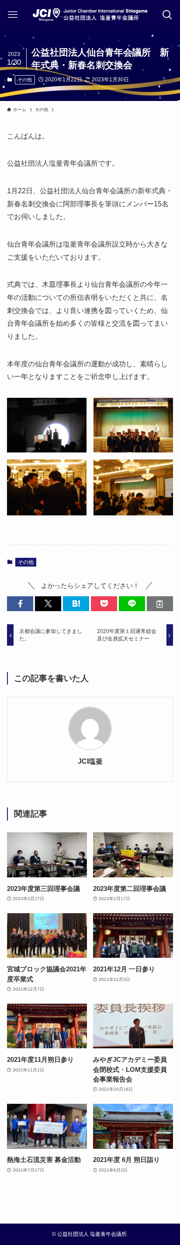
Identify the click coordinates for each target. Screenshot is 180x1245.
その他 (24, 79)
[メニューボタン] (13, 15)
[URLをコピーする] (160, 604)
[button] (20, 604)
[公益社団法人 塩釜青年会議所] (90, 15)
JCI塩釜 (90, 761)
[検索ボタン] (167, 15)
